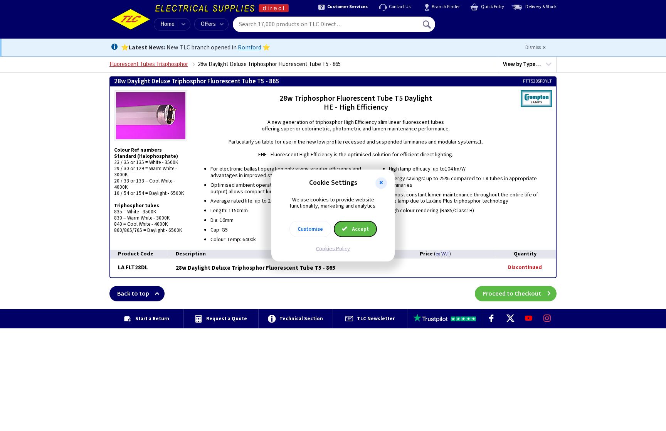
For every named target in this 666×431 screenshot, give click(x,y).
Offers (208, 24)
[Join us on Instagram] (547, 318)
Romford (249, 47)
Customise (310, 229)
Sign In (476, 21)
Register (470, 27)
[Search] (427, 24)
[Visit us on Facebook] (491, 318)
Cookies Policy (333, 249)
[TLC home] (130, 19)
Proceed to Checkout (512, 293)
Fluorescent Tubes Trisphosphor (148, 64)
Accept (360, 229)
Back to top (133, 293)
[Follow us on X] (510, 318)
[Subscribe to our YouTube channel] (528, 318)
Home (167, 24)
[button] (381, 183)
